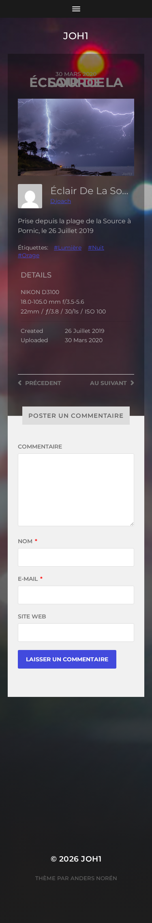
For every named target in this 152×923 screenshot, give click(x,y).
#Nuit (96, 247)
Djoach (60, 201)
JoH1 (75, 36)
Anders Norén (94, 878)
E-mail (30, 578)
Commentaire (40, 446)
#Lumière (67, 247)
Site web (32, 616)
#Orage (28, 255)
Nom (27, 541)
